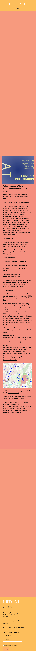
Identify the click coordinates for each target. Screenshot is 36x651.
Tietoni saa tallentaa (11, 645)
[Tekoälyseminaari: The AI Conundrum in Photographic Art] (18, 170)
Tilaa (6, 649)
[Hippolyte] (17, 4)
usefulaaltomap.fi (13, 393)
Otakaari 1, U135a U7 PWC (11, 196)
